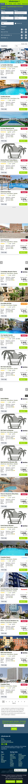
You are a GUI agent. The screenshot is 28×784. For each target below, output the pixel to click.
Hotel (14, 3)
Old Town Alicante (6, 366)
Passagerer (3, 26)
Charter (2, 3)
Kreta (11, 759)
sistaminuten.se (10, 771)
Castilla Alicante (5, 96)
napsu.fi (7, 772)
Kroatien (20, 761)
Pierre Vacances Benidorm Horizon (11, 620)
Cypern (11, 761)
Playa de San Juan (5, 98)
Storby (10, 3)
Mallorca (12, 755)
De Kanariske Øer (22, 755)
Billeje (19, 3)
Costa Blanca (10, 66)
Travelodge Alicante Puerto (9, 271)
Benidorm (3, 559)
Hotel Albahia (5, 398)
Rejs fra (3, 10)
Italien (19, 760)
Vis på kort (4, 46)
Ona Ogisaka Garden (7, 335)
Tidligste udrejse (5, 16)
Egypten (12, 765)
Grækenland (21, 758)
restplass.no (4, 771)
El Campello (3, 66)
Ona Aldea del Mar (6, 303)
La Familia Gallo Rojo (7, 65)
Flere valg (3, 77)
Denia (2, 336)
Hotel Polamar (5, 240)
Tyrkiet (11, 760)
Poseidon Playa (5, 684)
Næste (14, 703)
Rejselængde (4, 21)
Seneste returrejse (19, 16)
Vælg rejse (22, 77)
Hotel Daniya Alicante (7, 525)
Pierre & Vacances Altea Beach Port (11, 493)
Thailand (12, 764)
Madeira (20, 765)
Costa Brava (12, 756)
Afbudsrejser (3, 760)
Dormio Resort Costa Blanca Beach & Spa (13, 160)
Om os (2, 738)
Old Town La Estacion (7, 430)
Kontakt (2, 739)
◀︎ (1, 55)
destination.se (13, 772)
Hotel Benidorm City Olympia (9, 589)
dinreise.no (18, 772)
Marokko (20, 764)
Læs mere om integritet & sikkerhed (14, 778)
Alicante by (3, 273)
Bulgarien (20, 763)
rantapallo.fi (3, 772)
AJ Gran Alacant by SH (7, 128)
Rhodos (20, 759)
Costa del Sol (13, 758)
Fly (6, 3)
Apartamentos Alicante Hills (9, 462)
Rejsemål (3, 761)
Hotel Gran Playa (6, 191)
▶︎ (26, 55)
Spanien (16, 66)
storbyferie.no (24, 772)
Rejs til (15, 10)
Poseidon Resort (5, 557)
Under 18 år (12, 754)
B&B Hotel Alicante (6, 652)
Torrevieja (3, 305)
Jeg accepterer (10, 781)
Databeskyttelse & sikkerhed (7, 742)
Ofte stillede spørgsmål (6, 740)
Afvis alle (19, 781)
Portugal (12, 763)
